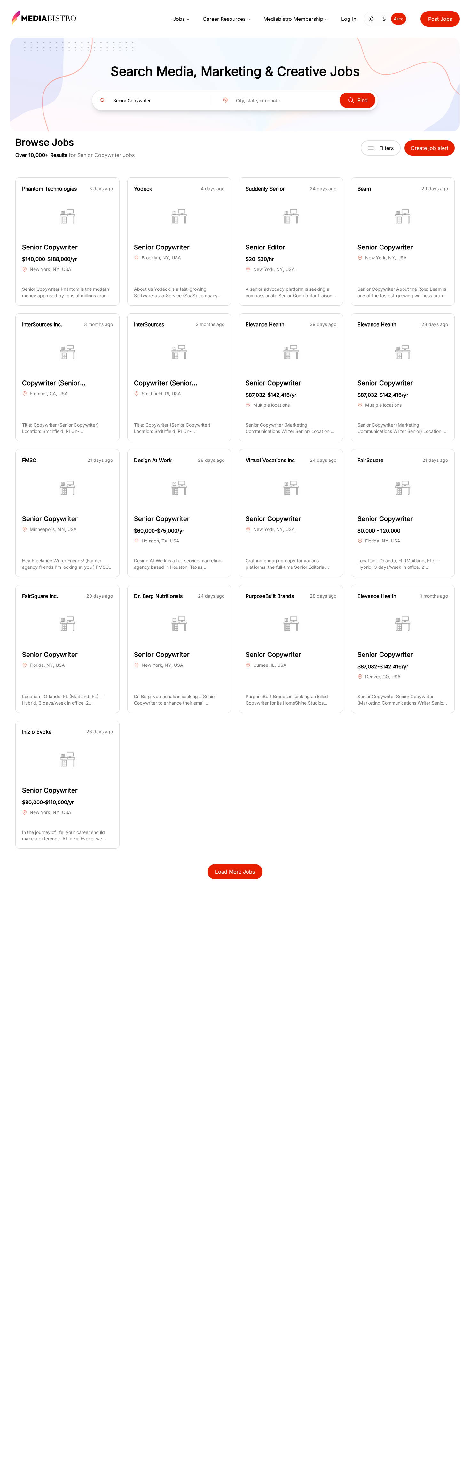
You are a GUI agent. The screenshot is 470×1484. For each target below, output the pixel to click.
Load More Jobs (235, 871)
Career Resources (224, 19)
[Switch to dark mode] (384, 19)
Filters (386, 148)
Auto (398, 18)
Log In (348, 19)
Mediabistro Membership (293, 19)
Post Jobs (440, 19)
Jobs (179, 19)
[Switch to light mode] (371, 19)
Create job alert (429, 148)
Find (362, 100)
